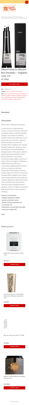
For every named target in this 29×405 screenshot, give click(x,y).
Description (5, 112)
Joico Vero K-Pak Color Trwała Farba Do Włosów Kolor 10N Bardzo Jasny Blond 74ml (14, 296)
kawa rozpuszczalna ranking (11, 93)
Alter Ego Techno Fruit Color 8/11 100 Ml (14, 335)
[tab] (14, 112)
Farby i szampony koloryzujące (15, 16)
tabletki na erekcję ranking (14, 99)
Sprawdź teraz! (15, 84)
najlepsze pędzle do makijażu (14, 95)
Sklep (2, 16)
